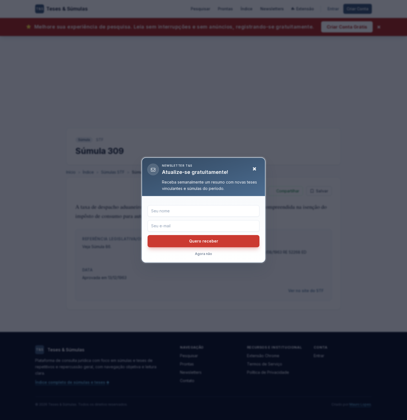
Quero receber (203, 241)
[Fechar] (254, 169)
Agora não (203, 254)
